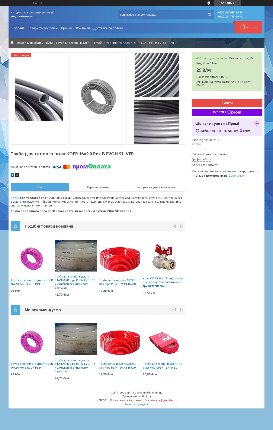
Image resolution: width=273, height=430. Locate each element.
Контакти (83, 28)
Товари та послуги (41, 28)
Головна (18, 28)
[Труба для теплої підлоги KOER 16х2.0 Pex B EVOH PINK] (32, 259)
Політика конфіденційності (161, 400)
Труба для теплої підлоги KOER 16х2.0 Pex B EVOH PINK (32, 282)
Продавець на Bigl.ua (136, 396)
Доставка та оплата (108, 28)
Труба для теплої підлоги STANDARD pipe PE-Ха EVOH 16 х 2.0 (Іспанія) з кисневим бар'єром (75, 282)
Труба (15, 198)
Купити (227, 103)
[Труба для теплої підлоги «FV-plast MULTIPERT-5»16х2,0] (164, 343)
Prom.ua (157, 392)
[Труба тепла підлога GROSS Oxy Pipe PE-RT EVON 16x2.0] (120, 259)
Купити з (219, 112)
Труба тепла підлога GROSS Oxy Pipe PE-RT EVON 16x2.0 (117, 282)
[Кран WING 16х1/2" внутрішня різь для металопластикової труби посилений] (164, 257)
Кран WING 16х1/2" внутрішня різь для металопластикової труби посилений (163, 282)
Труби (48, 43)
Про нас (67, 28)
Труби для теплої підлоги (73, 43)
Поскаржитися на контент (126, 400)
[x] (17, 176)
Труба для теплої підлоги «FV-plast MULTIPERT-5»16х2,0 (163, 365)
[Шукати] (209, 14)
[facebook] (12, 176)
